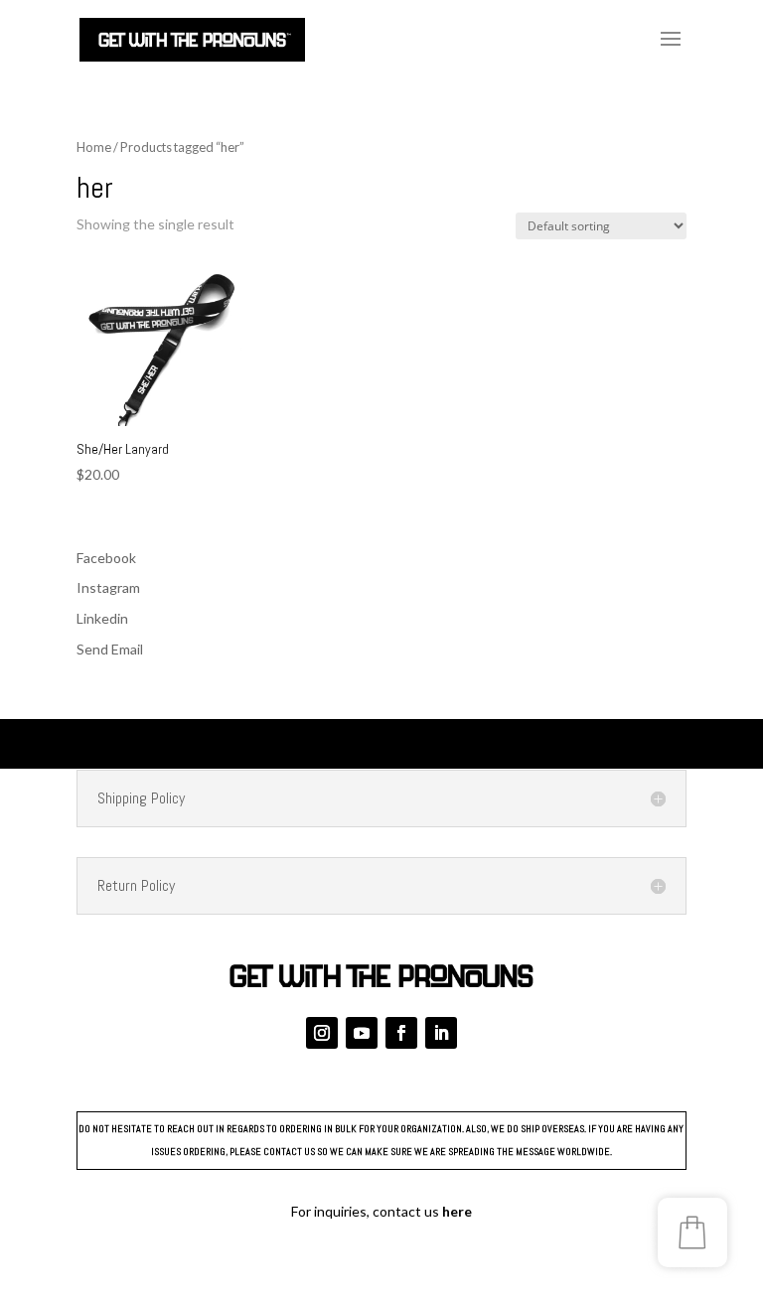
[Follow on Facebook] (401, 1033)
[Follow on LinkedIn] (441, 1033)
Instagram (108, 587)
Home (93, 147)
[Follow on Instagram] (322, 1033)
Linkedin (102, 618)
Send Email (109, 649)
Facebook (106, 557)
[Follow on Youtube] (362, 1033)
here (457, 1211)
